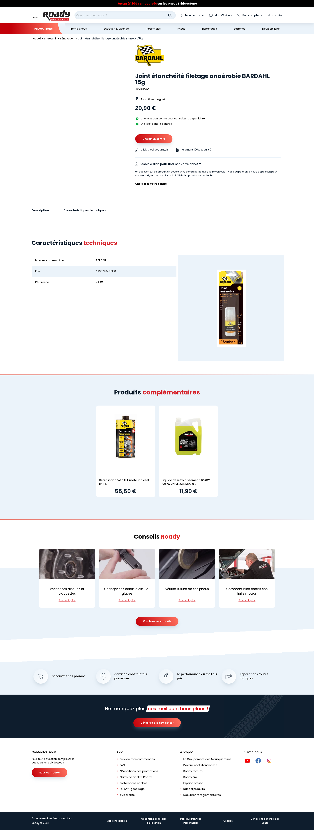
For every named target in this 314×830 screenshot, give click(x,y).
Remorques (209, 29)
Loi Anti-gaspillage (132, 789)
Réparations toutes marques (254, 676)
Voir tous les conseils (157, 621)
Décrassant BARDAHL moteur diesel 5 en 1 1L (125, 482)
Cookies (228, 820)
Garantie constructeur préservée (130, 676)
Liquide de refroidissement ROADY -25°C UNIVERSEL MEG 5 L (186, 482)
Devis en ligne (271, 29)
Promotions (43, 29)
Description (40, 210)
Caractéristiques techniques (84, 210)
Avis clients (127, 795)
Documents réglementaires (202, 795)
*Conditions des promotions (139, 771)
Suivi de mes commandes (137, 759)
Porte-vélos (153, 29)
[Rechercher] (170, 15)
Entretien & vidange (116, 29)
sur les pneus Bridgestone (157, 3)
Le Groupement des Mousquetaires (207, 759)
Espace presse (193, 783)
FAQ (122, 765)
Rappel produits (194, 789)
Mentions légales (117, 820)
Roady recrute (193, 771)
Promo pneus (78, 29)
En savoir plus (67, 600)
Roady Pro (190, 777)
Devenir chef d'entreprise (200, 765)
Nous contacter (49, 772)
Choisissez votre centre (151, 184)
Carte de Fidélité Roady (136, 777)
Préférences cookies (133, 783)
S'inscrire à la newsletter (157, 723)
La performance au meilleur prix (197, 676)
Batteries (239, 29)
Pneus (181, 29)
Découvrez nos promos (69, 676)
